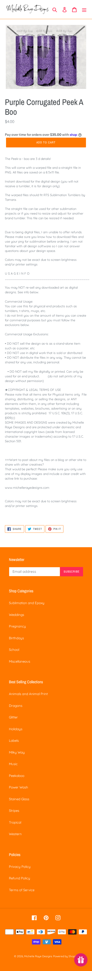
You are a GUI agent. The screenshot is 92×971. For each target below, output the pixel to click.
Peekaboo (16, 776)
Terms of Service (21, 890)
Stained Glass (19, 799)
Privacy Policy (20, 866)
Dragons (15, 706)
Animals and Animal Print (28, 694)
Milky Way (17, 752)
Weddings (16, 615)
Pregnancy (17, 626)
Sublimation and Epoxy (26, 603)
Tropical (15, 822)
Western (15, 834)
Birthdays (16, 638)
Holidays (15, 729)
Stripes (14, 810)
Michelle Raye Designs (38, 956)
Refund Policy (19, 878)
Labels (14, 740)
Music (13, 764)
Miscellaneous (19, 661)
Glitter (13, 717)
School (14, 649)
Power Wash (18, 787)
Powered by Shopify (65, 956)
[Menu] (84, 9)
